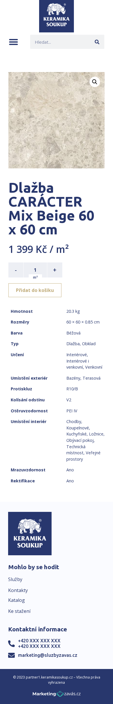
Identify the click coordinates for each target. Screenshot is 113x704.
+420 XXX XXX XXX (39, 640)
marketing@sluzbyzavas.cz (47, 655)
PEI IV (71, 410)
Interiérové (76, 354)
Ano (70, 470)
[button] (13, 42)
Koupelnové (77, 428)
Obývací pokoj (80, 440)
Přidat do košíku (35, 290)
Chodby (73, 421)
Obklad (89, 343)
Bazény (73, 378)
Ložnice (96, 434)
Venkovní (93, 367)
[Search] (97, 42)
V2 (68, 399)
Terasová (92, 378)
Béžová (73, 333)
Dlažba (73, 343)
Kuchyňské (76, 434)
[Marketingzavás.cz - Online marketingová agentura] (57, 695)
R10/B (72, 388)
